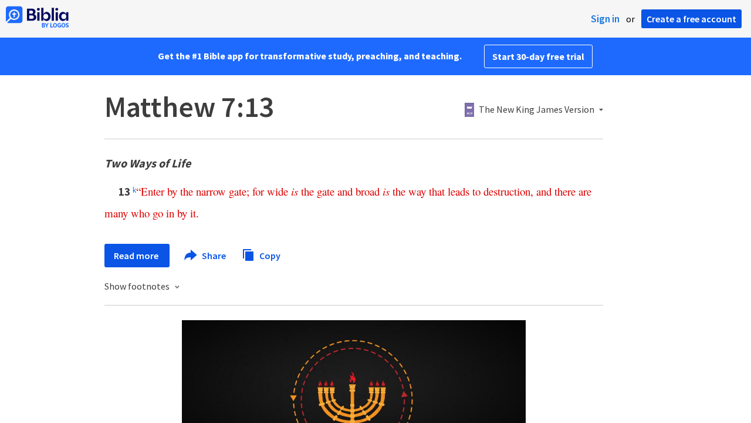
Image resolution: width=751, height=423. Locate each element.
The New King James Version (536, 110)
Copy (269, 255)
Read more (137, 255)
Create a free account (691, 19)
